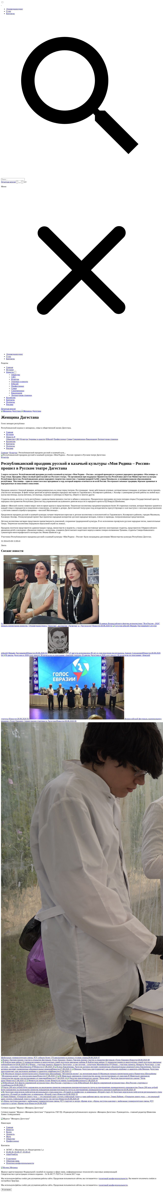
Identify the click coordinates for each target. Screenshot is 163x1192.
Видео (9, 1132)
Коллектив (10, 397)
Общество (15, 375)
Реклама (9, 404)
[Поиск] (17, 182)
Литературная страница (21, 395)
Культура (15, 379)
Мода (8, 1136)
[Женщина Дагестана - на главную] (1, 5)
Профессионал (17, 386)
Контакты (10, 13)
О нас (8, 11)
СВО (13, 377)
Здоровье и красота (19, 381)
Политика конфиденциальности (20, 1163)
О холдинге (11, 1159)
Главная (9, 367)
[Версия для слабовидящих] (22, 182)
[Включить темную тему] (20, 182)
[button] (81, 350)
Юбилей (14, 384)
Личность (10, 1134)
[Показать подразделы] (15, 372)
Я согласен (6, 1190)
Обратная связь (12, 1161)
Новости (10, 372)
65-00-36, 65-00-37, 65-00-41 (18, 1152)
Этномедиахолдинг (14, 9)
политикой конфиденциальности (113, 1178)
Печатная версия (8, 182)
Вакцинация (16, 393)
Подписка (10, 402)
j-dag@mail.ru (12, 1154)
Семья (14, 388)
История (9, 370)
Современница (17, 391)
